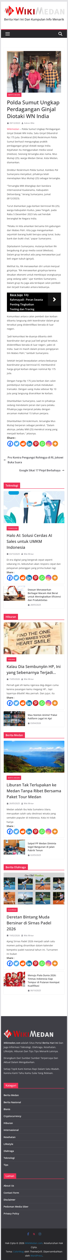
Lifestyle (8, 1144)
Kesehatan (10, 1137)
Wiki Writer (29, 554)
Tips (6, 1164)
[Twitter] (16, 444)
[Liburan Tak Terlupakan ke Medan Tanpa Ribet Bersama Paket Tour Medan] (34, 757)
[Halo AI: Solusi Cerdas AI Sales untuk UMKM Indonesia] (34, 507)
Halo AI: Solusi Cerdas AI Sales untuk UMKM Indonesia (29, 541)
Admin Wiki (29, 123)
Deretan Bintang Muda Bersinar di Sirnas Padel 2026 (29, 922)
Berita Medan (14, 95)
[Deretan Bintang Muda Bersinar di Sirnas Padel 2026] (34, 889)
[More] (55, 444)
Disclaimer (9, 1199)
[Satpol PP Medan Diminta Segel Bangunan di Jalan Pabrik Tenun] (14, 849)
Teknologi (12, 528)
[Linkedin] (29, 444)
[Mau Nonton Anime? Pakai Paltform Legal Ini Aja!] (14, 719)
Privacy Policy (11, 1213)
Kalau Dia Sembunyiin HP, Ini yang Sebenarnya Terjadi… (34, 669)
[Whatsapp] (42, 444)
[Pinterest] (36, 444)
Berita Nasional (12, 1102)
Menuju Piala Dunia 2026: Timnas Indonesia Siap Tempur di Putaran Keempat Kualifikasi (43, 980)
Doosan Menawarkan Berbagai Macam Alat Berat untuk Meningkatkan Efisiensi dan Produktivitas (44, 595)
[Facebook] (10, 444)
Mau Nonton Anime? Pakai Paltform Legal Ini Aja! (42, 716)
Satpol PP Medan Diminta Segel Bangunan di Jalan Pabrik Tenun (42, 847)
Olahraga (12, 910)
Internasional (11, 1130)
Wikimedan (13, 129)
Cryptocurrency (12, 1116)
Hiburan (11, 659)
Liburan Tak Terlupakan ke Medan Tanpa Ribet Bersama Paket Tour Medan (34, 790)
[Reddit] (23, 444)
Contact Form (11, 1192)
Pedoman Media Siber (16, 1206)
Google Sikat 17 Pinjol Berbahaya (39, 470)
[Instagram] (49, 444)
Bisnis (7, 1109)
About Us (9, 1185)
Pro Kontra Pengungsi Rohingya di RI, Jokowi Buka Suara (35, 460)
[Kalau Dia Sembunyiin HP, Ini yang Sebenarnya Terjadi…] (34, 638)
